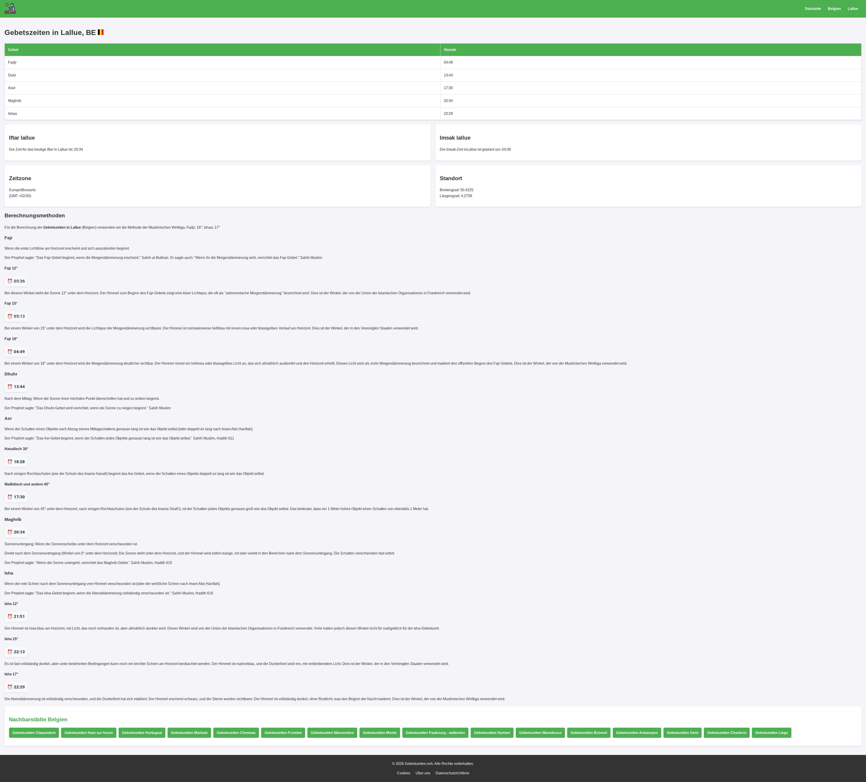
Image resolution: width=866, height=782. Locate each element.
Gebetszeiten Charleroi (726, 733)
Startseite (813, 9)
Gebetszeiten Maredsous (540, 733)
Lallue (853, 9)
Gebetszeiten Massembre (332, 733)
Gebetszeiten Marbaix (189, 733)
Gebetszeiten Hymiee (492, 733)
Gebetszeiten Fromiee (283, 733)
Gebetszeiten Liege (771, 733)
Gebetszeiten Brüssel (589, 733)
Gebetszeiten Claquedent (33, 733)
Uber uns (423, 773)
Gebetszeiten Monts (380, 733)
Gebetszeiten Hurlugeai (142, 733)
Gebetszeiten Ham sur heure (88, 733)
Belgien (834, 9)
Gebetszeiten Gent (682, 733)
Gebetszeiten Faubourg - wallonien (435, 733)
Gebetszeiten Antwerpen (637, 733)
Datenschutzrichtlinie (452, 773)
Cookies (403, 773)
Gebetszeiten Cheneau (236, 733)
